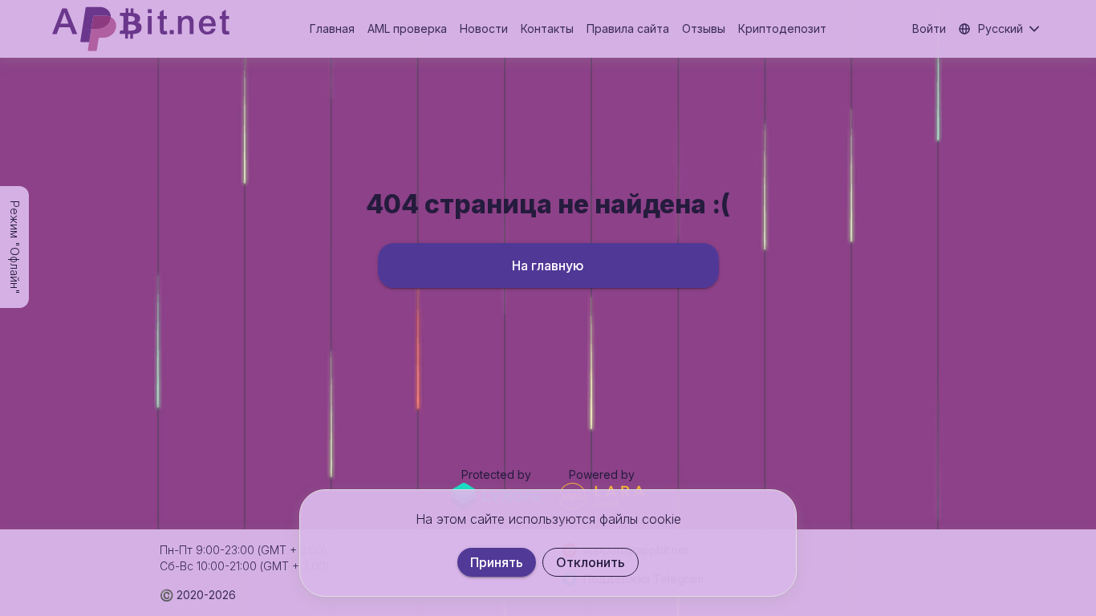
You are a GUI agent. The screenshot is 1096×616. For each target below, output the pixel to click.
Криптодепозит (782, 28)
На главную (548, 265)
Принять (496, 562)
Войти (929, 28)
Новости (484, 28)
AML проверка (407, 28)
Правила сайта (628, 28)
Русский (1000, 28)
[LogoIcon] (140, 28)
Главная (332, 28)
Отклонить (590, 562)
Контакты (547, 28)
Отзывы (703, 28)
